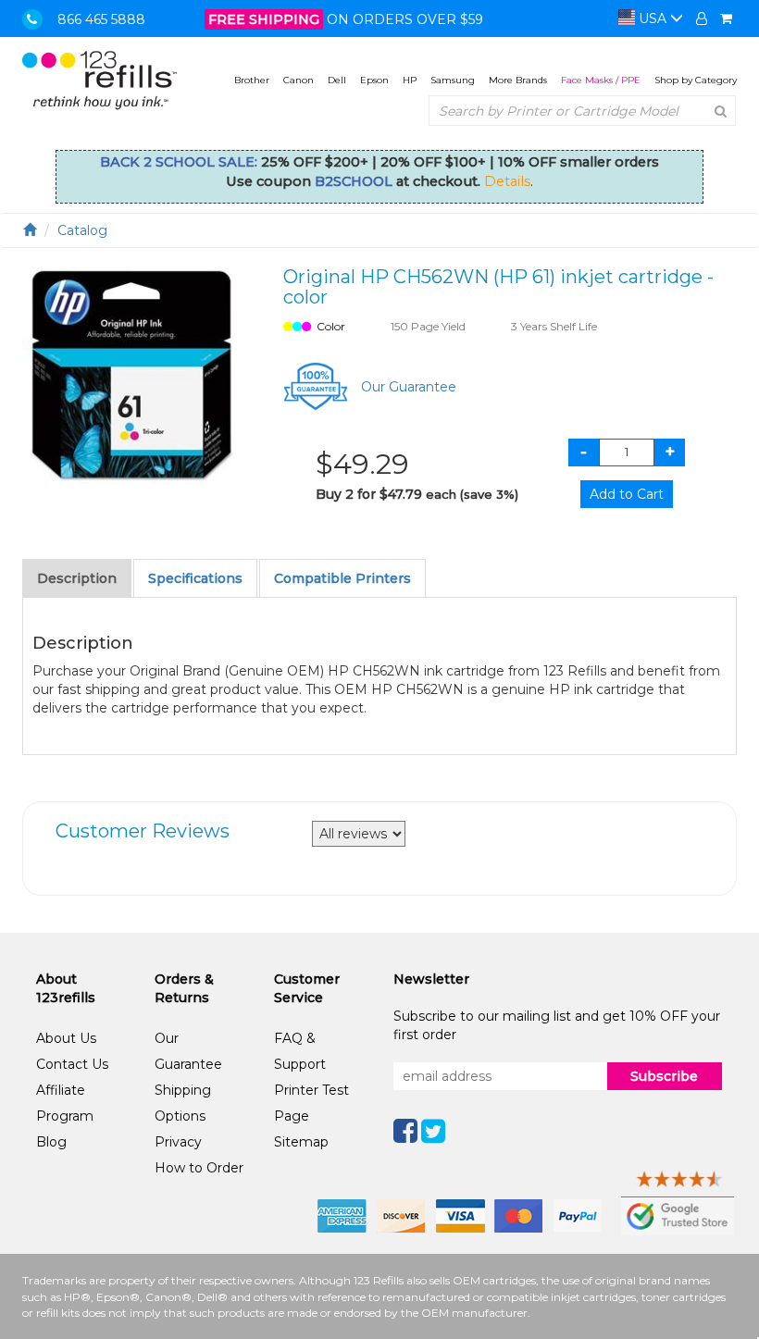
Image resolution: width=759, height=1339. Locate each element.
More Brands (518, 80)
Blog (51, 1142)
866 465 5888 (101, 19)
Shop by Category (695, 80)
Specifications (195, 578)
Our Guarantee (408, 386)
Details (507, 181)
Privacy (178, 1142)
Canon (298, 80)
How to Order (199, 1167)
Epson (374, 80)
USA (652, 18)
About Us (66, 1038)
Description (77, 578)
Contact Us (72, 1064)
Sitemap (301, 1142)
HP (410, 80)
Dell (337, 80)
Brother (251, 80)
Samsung (452, 80)
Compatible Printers (342, 578)
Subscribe (664, 1076)
